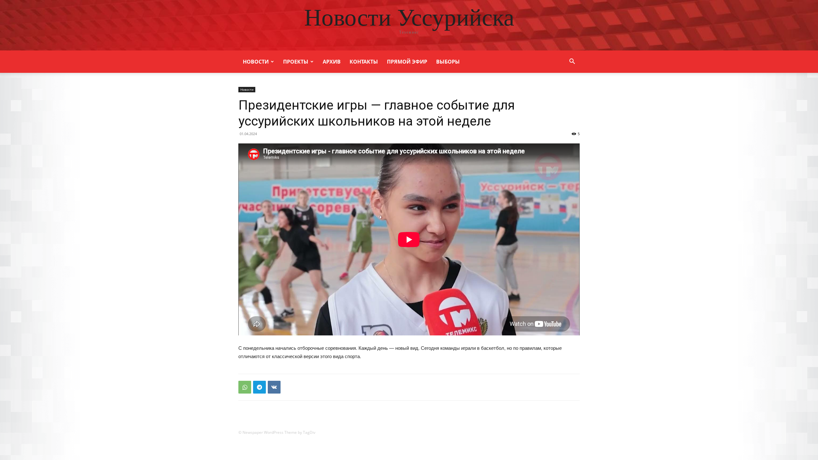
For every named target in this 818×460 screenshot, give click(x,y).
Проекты (295, 61)
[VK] (274, 387)
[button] (572, 62)
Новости (256, 61)
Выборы (448, 61)
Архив (332, 61)
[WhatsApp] (244, 387)
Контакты (364, 61)
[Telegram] (259, 387)
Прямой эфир (407, 61)
